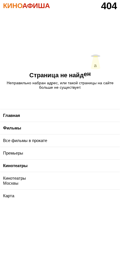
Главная (11, 115)
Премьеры (13, 153)
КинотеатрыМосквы (14, 181)
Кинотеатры (15, 165)
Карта (8, 195)
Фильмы (12, 128)
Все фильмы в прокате (25, 140)
